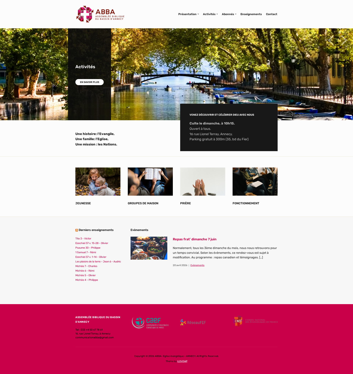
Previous (330, 40)
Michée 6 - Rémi (84, 270)
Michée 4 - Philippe (86, 280)
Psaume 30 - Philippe (87, 247)
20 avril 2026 (180, 265)
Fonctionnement (246, 203)
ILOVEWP (182, 361)
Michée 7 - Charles (86, 266)
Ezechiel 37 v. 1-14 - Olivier (90, 257)
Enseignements (251, 14)
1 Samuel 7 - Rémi (85, 252)
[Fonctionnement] (255, 181)
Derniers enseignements (96, 230)
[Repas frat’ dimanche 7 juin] (149, 248)
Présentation (187, 14)
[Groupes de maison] (150, 181)
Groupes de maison (143, 203)
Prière (185, 203)
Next (343, 40)
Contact (271, 14)
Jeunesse (83, 203)
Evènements (197, 265)
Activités (209, 14)
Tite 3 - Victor (83, 238)
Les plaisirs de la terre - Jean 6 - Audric (98, 261)
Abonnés (228, 14)
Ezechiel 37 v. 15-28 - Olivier (91, 243)
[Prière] (202, 181)
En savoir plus (89, 82)
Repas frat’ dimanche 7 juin (194, 239)
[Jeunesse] (97, 181)
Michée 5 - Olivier (85, 275)
